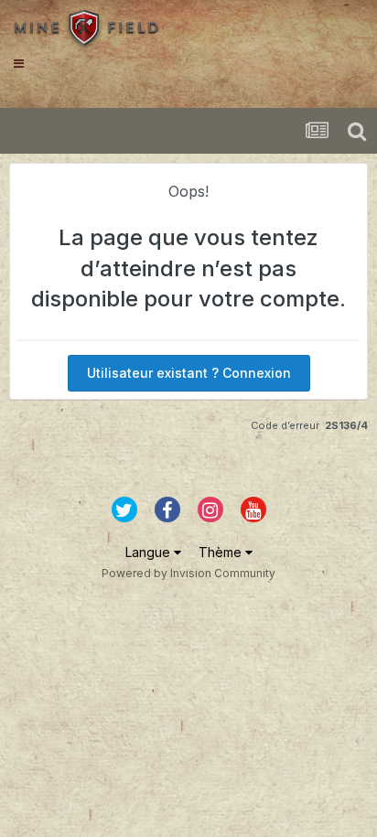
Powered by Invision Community (188, 573)
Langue (149, 552)
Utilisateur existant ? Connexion (189, 373)
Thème (222, 552)
